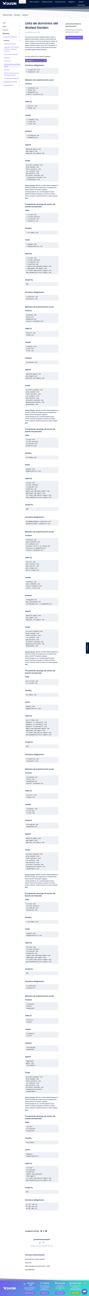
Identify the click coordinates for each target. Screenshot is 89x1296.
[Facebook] (41, 1231)
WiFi (4, 23)
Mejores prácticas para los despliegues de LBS (11, 74)
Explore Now (75, 1293)
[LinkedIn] (46, 1231)
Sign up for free (29, 1293)
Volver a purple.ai (34, 2)
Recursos (17, 15)
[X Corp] (43, 1231)
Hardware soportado (10, 44)
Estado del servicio (47, 2)
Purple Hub (7, 61)
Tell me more (60, 1293)
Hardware (25, 15)
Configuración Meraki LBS (11, 78)
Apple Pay (28, 1263)
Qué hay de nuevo (60, 2)
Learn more (45, 1293)
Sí (40, 1242)
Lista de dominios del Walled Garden (12, 65)
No (43, 1242)
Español (81, 2)
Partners (5, 30)
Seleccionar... (30, 60)
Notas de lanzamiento (10, 37)
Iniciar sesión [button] (81, 5)
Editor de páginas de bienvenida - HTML (37, 1266)
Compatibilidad (29, 1270)
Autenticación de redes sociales (35, 1259)
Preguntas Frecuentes (10, 82)
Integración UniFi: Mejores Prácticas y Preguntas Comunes (11, 49)
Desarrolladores (8, 85)
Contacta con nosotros (74, 38)
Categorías (71, 2)
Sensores (7, 70)
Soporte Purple (7, 15)
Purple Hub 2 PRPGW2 (11, 54)
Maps (4, 26)
